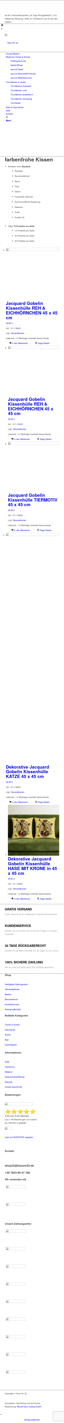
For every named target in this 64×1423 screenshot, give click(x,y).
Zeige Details (43, 343)
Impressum (10, 1066)
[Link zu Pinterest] (6, 5)
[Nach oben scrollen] (1, 1414)
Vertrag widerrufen (32, 1419)
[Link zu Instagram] (6, 8)
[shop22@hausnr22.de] (5, 1162)
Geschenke (10, 1029)
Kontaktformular (12, 1004)
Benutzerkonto (11, 999)
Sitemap (8, 1081)
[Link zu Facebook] (6, 1)
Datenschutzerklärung (14, 1076)
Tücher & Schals (12, 1024)
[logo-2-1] (28, 42)
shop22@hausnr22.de (19, 1166)
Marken (8, 994)
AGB (7, 1061)
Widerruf (8, 1071)
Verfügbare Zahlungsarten (16, 984)
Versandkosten (17, 333)
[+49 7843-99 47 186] (5, 1169)
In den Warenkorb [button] (19, 343)
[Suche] (7, 117)
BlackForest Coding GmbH (29, 1406)
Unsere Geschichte (13, 1086)
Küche (8, 1034)
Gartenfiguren (11, 1044)
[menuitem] (32, 53)
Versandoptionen (12, 989)
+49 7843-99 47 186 (17, 1173)
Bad (6, 1039)
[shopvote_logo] (9, 1129)
